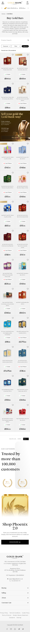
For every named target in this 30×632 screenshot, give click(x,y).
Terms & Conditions (15, 613)
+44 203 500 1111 (15, 581)
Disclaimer (12, 617)
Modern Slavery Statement (20, 615)
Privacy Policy (4, 613)
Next (25, 439)
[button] (13, 55)
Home (3, 14)
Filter (15, 46)
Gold (8, 8)
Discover (13, 542)
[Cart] (27, 2)
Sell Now (15, 137)
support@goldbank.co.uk (16, 579)
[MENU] (2, 2)
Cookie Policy (25, 613)
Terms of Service (6, 615)
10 (20, 439)
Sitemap (19, 617)
